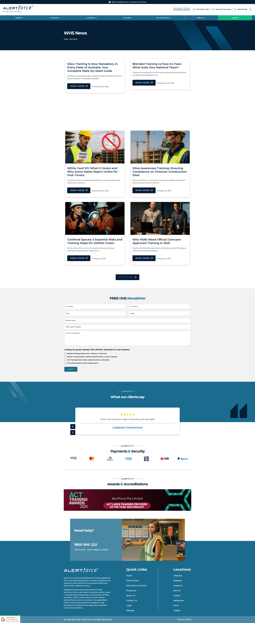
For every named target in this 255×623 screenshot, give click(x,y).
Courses (18, 18)
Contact (235, 18)
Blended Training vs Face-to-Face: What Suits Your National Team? (157, 65)
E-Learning (90, 18)
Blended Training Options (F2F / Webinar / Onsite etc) (87, 353)
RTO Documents (163, 18)
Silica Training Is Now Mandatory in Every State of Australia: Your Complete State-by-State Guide (92, 67)
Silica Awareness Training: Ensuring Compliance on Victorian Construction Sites (159, 171)
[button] (127, 277)
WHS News (127, 18)
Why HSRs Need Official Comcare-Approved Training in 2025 (157, 241)
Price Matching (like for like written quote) (82, 363)
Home (66, 39)
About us (200, 18)
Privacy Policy (184, 619)
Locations (54, 18)
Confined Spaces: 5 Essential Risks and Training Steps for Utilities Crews (94, 241)
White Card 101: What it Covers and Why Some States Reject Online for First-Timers (92, 171)
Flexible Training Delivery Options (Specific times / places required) (92, 357)
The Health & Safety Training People (12, 11)
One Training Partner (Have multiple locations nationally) (88, 360)
